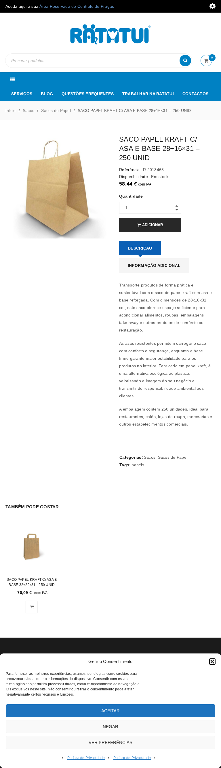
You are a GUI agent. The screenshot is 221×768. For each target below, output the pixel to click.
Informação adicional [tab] (154, 265)
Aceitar (110, 710)
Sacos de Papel (56, 110)
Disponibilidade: (134, 176)
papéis (138, 464)
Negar (110, 726)
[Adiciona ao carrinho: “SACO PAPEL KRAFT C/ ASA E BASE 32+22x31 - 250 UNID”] (31, 607)
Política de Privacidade (86, 758)
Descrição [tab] (140, 248)
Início (10, 110)
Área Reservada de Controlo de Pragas (76, 6)
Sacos (28, 110)
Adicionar (152, 225)
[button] (212, 661)
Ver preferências (110, 742)
